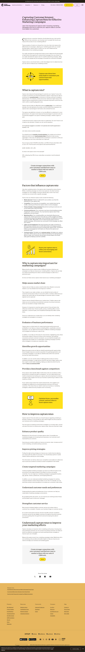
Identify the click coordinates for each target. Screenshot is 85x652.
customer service (45, 232)
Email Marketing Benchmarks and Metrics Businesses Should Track (20, 589)
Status (8, 622)
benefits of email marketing (40, 134)
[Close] (83, 649)
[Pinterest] (55, 639)
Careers (51, 613)
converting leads (34, 97)
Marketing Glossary (24, 611)
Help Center (66, 611)
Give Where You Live (54, 611)
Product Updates (10, 609)
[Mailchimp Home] (5, 4)
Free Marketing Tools (24, 609)
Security (8, 619)
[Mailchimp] (57, 634)
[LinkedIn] (49, 639)
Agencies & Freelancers (39, 607)
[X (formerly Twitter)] (43, 639)
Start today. (57, 1)
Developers (37, 609)
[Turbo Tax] (34, 634)
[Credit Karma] (41, 634)
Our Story (52, 607)
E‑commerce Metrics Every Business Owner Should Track (18, 591)
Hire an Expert (67, 609)
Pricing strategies (37, 206)
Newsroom (52, 609)
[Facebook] (40, 639)
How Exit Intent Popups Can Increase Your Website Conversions (20, 594)
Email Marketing (10, 611)
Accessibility (52, 615)
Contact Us (66, 607)
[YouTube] (53, 639)
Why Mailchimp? (10, 607)
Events (36, 611)
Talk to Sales (66, 613)
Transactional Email (11, 613)
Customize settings (76, 648)
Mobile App (9, 624)
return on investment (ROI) (33, 363)
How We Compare (10, 615)
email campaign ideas (40, 136)
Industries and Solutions (17, 4)
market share (49, 105)
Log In (77, 4)
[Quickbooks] (49, 634)
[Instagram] (46, 639)
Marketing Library (23, 607)
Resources (36, 4)
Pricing (42, 4)
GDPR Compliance (10, 617)
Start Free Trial (69, 4)
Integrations (27, 4)
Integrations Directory (24, 613)
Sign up (42, 175)
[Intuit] (27, 634)
